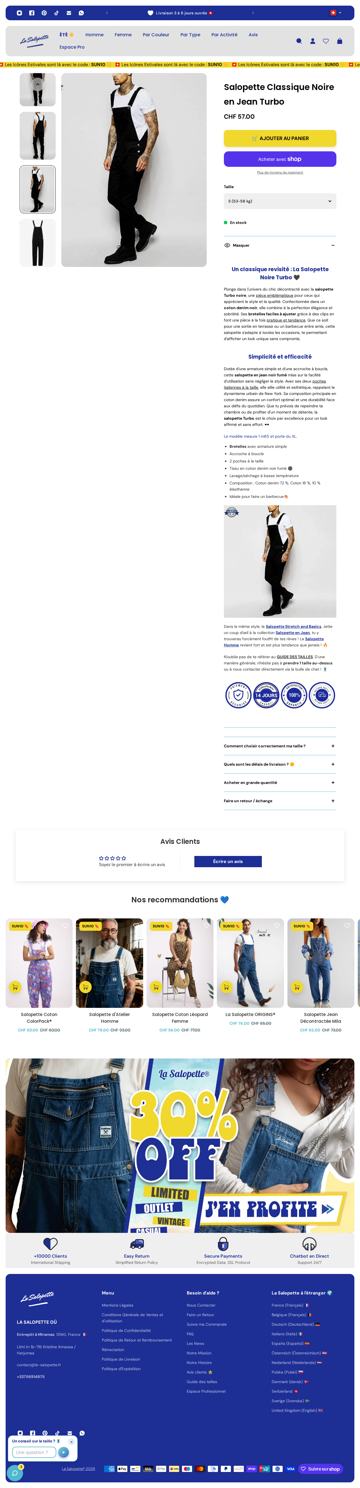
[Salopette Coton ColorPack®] (39, 963)
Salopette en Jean (293, 632)
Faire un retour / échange (248, 800)
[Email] (69, 13)
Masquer (241, 245)
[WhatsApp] (81, 13)
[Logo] (34, 41)
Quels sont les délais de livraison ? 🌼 (259, 764)
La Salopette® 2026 (78, 1468)
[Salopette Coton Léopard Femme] (180, 963)
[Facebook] (32, 13)
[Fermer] (88, 1344)
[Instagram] (19, 13)
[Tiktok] (56, 13)
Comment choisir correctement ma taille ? (265, 746)
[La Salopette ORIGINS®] (250, 963)
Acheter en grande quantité (250, 782)
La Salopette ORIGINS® (250, 1014)
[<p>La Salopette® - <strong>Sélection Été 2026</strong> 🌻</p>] (180, 13)
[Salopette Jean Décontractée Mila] (320, 963)
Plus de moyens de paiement (280, 172)
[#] (180, 1145)
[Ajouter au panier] (15, 987)
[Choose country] (335, 12)
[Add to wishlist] (65, 925)
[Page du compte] (313, 41)
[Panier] (339, 41)
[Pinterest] (44, 13)
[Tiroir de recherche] (299, 41)
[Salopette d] (109, 963)
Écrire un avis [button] (228, 861)
